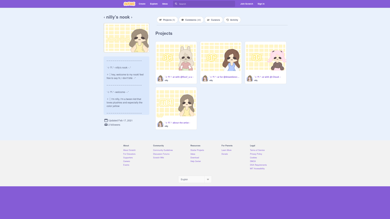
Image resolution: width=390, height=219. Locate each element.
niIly (166, 80)
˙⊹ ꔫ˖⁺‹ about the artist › (177, 122)
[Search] (176, 4)
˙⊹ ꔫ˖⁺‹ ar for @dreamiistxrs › (224, 76)
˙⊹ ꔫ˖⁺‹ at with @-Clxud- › (267, 76)
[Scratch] (129, 4)
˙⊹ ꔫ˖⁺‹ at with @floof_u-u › (179, 76)
